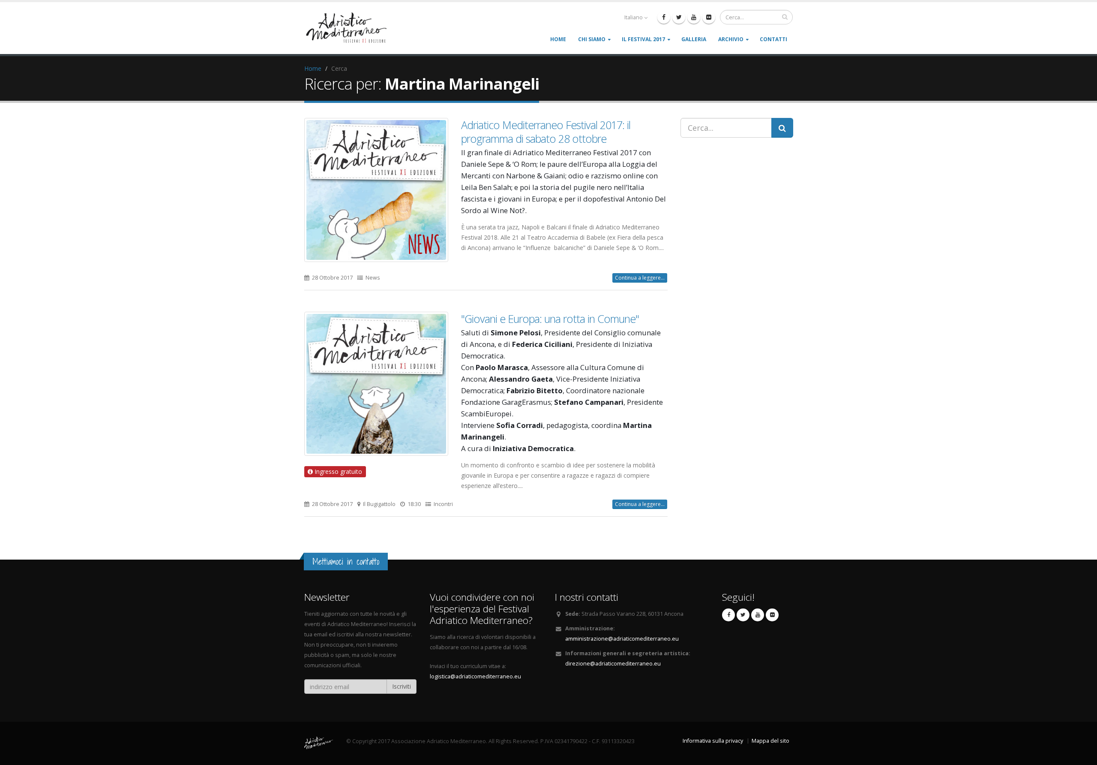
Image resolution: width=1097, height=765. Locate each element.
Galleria (693, 39)
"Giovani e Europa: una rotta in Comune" (550, 318)
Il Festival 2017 (643, 39)
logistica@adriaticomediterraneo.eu (475, 676)
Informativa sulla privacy (713, 740)
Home (558, 39)
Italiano (633, 17)
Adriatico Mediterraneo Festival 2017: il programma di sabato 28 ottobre (545, 131)
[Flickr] (708, 17)
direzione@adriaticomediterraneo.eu (613, 663)
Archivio (730, 39)
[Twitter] (678, 17)
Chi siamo (591, 39)
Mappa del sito (770, 740)
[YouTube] (693, 17)
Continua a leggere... (640, 277)
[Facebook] (663, 17)
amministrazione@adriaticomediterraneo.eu (622, 638)
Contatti (773, 39)
